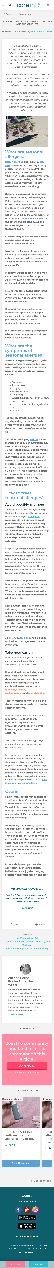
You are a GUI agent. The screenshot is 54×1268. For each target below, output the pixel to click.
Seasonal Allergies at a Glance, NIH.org (27, 948)
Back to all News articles (19, 14)
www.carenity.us (19, 1245)
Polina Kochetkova (41, 31)
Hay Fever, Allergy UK (27, 938)
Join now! (27, 1065)
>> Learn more (15, 1014)
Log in (38, 1264)
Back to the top (42, 1180)
